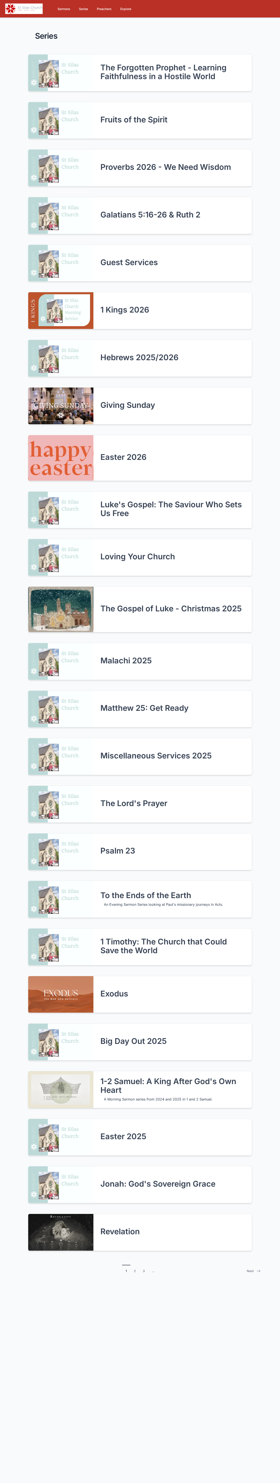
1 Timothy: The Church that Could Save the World (163, 946)
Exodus (114, 993)
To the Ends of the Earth (145, 895)
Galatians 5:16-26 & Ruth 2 (150, 214)
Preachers (104, 9)
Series (83, 9)
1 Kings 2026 (124, 310)
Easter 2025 (123, 1136)
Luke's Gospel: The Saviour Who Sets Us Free (171, 509)
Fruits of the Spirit (134, 119)
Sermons (64, 9)
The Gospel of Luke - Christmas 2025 (171, 608)
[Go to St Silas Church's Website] (24, 8)
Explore (125, 9)
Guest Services (129, 262)
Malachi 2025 (126, 660)
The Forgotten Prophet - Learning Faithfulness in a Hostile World (163, 72)
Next (250, 1271)
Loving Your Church (137, 556)
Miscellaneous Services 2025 (156, 755)
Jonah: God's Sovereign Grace (157, 1184)
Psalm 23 (117, 850)
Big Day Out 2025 (133, 1041)
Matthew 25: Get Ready (144, 708)
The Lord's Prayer (133, 803)
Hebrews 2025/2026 (139, 357)
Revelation (120, 1231)
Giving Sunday (127, 405)
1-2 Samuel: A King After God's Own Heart (168, 1085)
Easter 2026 (123, 457)
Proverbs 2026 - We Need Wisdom (165, 167)
